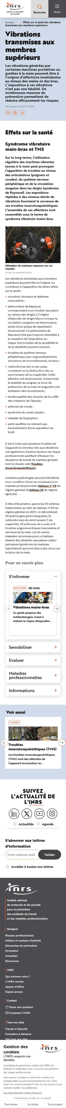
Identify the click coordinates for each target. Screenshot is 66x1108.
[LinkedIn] (14, 813)
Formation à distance (18, 1034)
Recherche (39, 12)
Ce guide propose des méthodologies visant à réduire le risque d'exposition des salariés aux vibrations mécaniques (32, 621)
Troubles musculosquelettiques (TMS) (32, 746)
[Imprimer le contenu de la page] (15, 113)
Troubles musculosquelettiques (24, 466)
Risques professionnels (19, 935)
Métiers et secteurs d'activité (23, 940)
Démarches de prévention (21, 946)
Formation (11, 951)
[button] (8, 608)
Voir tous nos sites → (18, 1039)
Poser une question (21, 1007)
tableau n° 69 (47, 486)
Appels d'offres (14, 987)
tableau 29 (36, 490)
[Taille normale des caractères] (22, 113)
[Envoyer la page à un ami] (8, 112)
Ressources (12, 961)
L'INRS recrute (14, 981)
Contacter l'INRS (19, 1013)
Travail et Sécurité (16, 1029)
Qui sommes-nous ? (17, 976)
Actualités (11, 956)
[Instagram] (52, 813)
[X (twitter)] (26, 813)
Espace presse (14, 992)
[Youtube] (39, 813)
